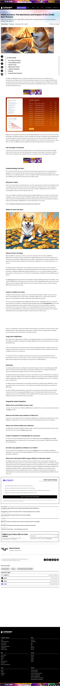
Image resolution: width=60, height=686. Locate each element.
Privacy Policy (49, 538)
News (2, 520)
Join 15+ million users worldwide (30, 496)
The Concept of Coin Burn (14, 60)
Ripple (5, 520)
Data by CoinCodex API (5, 664)
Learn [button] (42, 7)
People (32, 656)
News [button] (28, 7)
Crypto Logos (3, 655)
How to (2, 671)
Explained (3, 673)
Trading (2, 674)
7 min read (11, 24)
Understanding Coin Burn (14, 62)
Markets (5, 527)
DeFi (32, 643)
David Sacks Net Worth (35, 676)
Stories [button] (33, 7)
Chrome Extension (34, 670)
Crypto (32, 658)
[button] (48, 7)
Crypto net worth (34, 671)
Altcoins (5, 12)
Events (2, 658)
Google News (3, 647)
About (2, 640)
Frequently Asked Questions (15, 73)
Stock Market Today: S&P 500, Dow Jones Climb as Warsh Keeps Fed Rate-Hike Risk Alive (20, 508)
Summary (10, 71)
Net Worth (3, 662)
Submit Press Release (5, 646)
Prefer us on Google (54, 24)
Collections (55, 7)
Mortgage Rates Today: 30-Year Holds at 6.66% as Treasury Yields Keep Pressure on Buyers (20, 511)
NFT (32, 644)
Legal (32, 661)
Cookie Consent (4, 649)
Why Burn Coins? (12, 64)
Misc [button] (38, 7)
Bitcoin (32, 646)
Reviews (2, 656)
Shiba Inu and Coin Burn (14, 67)
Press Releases (49, 7)
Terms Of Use (3, 644)
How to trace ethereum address (37, 677)
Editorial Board (4, 24)
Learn (2, 12)
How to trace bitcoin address (36, 673)
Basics (2, 670)
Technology (33, 641)
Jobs (2, 659)
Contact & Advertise (5, 641)
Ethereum (33, 647)
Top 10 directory (4, 661)
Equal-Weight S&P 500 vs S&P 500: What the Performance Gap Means (16, 515)
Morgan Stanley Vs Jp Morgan (37, 679)
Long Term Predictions (13, 69)
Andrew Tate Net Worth (35, 674)
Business (32, 640)
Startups (32, 659)
